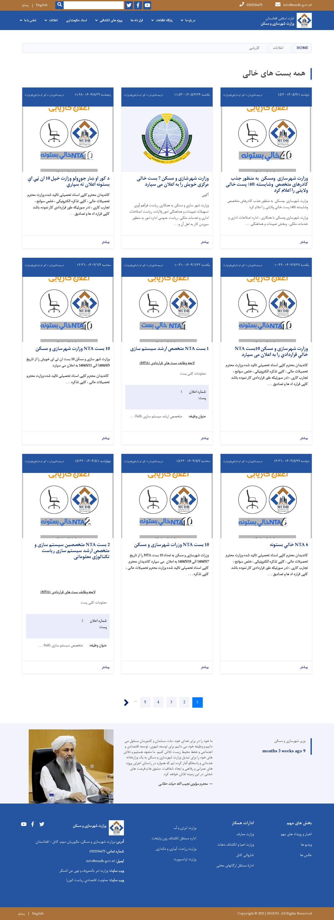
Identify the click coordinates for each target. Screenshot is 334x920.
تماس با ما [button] (30, 20)
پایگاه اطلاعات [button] (164, 20)
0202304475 (254, 5)
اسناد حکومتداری (76, 20)
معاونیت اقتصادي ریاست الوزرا (87, 880)
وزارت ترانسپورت (185, 859)
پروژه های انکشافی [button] (111, 20)
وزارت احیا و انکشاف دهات (235, 844)
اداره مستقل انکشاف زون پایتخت (174, 838)
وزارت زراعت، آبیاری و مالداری (176, 849)
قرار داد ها (137, 20)
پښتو (25, 5)
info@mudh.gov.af (297, 5)
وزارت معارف (245, 834)
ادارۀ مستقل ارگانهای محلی (235, 865)
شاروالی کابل (245, 855)
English (41, 5)
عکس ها (306, 855)
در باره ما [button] (190, 20)
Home (302, 48)
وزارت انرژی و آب (185, 828)
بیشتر (304, 242)
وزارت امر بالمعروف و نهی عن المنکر (83, 871)
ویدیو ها (306, 844)
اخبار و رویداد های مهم (296, 834)
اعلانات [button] (53, 20)
